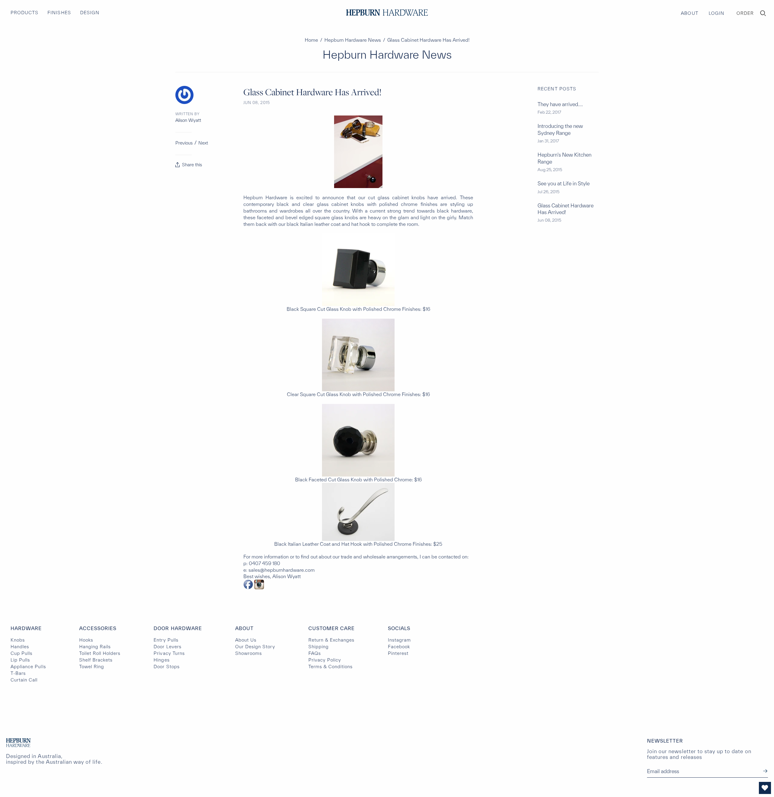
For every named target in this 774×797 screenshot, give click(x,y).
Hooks (86, 639)
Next (203, 142)
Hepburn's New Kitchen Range (564, 158)
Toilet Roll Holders (100, 653)
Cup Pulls (21, 653)
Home (311, 40)
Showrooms (248, 653)
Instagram (399, 639)
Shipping (318, 646)
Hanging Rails (95, 646)
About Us (245, 639)
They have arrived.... (560, 104)
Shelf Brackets (96, 659)
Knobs (18, 639)
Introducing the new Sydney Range (560, 129)
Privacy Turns (169, 653)
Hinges (161, 659)
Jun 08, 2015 (256, 102)
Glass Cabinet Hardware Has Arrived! (566, 209)
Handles (20, 646)
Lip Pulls (20, 659)
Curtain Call (24, 679)
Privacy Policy (324, 659)
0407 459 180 (264, 563)
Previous (184, 142)
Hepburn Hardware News (352, 40)
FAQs (314, 653)
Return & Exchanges (331, 639)
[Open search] (763, 13)
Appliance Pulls (28, 666)
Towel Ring (91, 666)
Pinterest (398, 653)
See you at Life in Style (564, 183)
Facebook (399, 646)
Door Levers (167, 646)
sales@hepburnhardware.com (282, 570)
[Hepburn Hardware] (387, 12)
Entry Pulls (166, 639)
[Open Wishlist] (765, 788)
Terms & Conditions (330, 666)
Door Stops (166, 666)
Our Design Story (255, 646)
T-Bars (18, 673)
